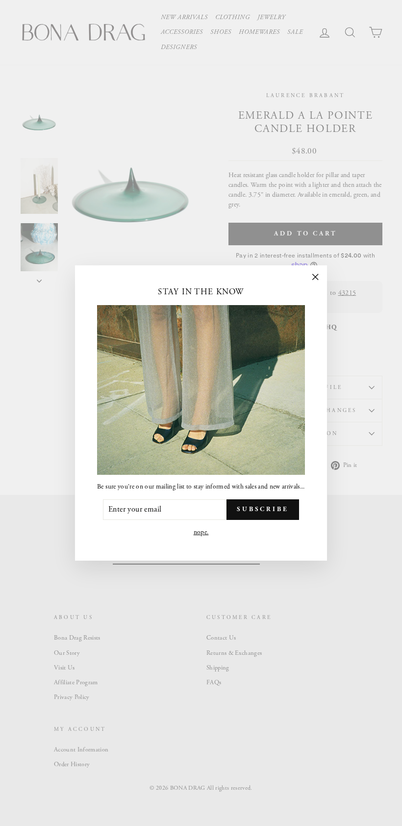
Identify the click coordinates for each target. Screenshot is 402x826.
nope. (201, 532)
